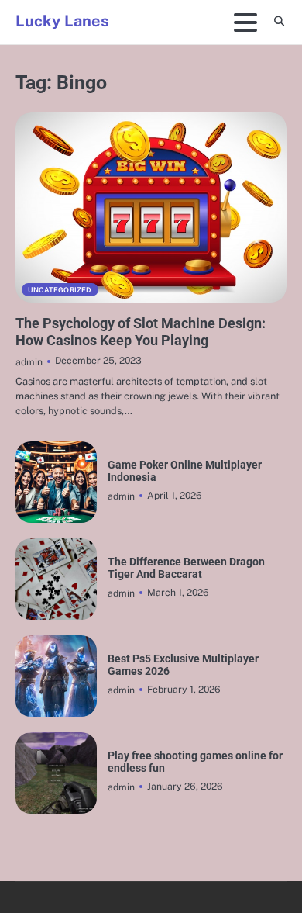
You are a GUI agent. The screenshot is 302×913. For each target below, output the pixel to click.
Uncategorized (60, 289)
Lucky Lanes (62, 21)
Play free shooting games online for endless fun (195, 761)
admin (29, 362)
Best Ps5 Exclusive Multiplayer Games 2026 (183, 664)
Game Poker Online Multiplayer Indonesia (185, 470)
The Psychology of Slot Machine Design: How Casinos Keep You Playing (140, 331)
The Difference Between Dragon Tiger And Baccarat (186, 567)
